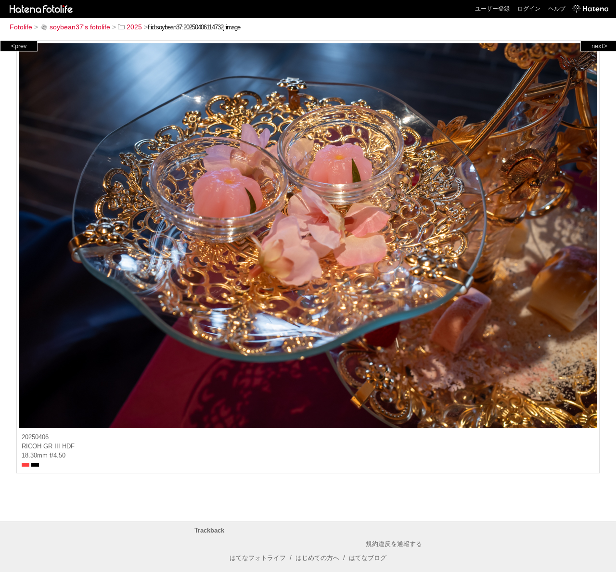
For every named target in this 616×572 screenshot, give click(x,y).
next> (599, 46)
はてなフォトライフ (258, 557)
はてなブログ (367, 557)
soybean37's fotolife (80, 27)
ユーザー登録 (492, 8)
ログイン (528, 8)
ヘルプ (556, 8)
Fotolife (21, 27)
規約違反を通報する (394, 543)
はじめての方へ (317, 557)
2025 (134, 27)
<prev (19, 46)
